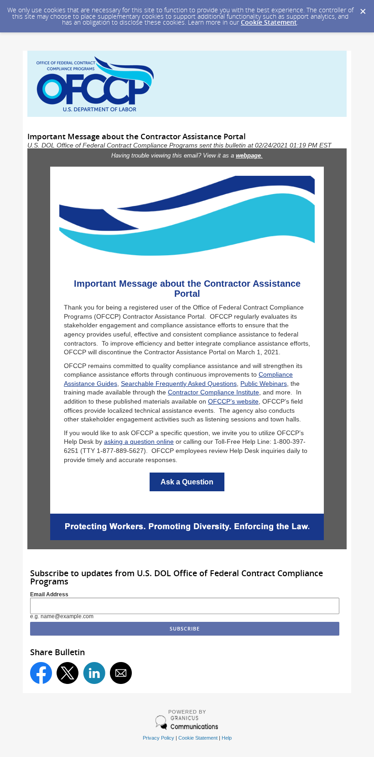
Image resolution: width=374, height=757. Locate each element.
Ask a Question (187, 482)
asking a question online (139, 441)
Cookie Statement (269, 22)
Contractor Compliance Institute (213, 392)
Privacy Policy (158, 738)
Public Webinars (263, 383)
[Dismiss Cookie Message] (362, 8)
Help (227, 738)
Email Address (49, 594)
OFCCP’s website (233, 401)
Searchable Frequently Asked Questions (179, 383)
